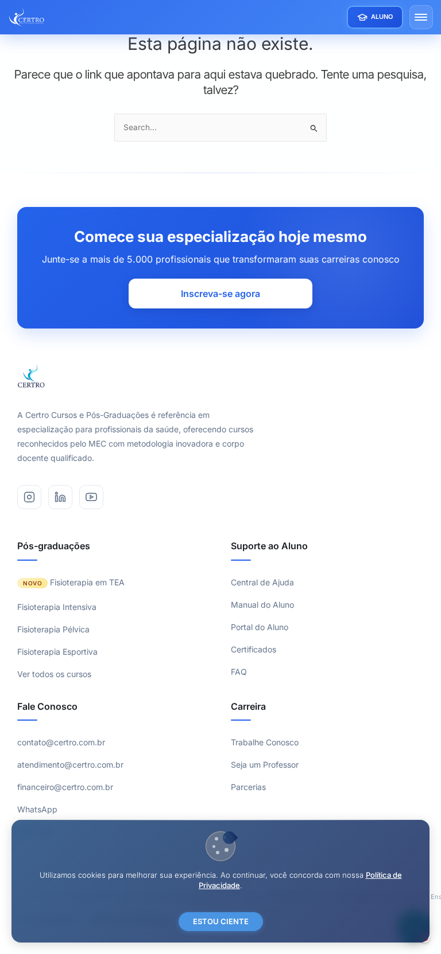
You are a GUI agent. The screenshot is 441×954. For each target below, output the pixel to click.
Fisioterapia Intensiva (56, 607)
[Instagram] (29, 497)
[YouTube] (91, 497)
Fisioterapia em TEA (87, 582)
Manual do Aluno (262, 604)
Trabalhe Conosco (265, 742)
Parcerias (248, 787)
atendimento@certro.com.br (70, 764)
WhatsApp (37, 809)
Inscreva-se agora (220, 293)
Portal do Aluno (259, 627)
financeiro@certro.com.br (65, 787)
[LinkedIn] (60, 497)
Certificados (253, 649)
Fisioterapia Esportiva (57, 651)
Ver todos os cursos (54, 674)
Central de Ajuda (262, 582)
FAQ (239, 672)
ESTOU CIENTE (221, 921)
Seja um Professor (265, 764)
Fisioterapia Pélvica (53, 629)
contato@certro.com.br (61, 742)
